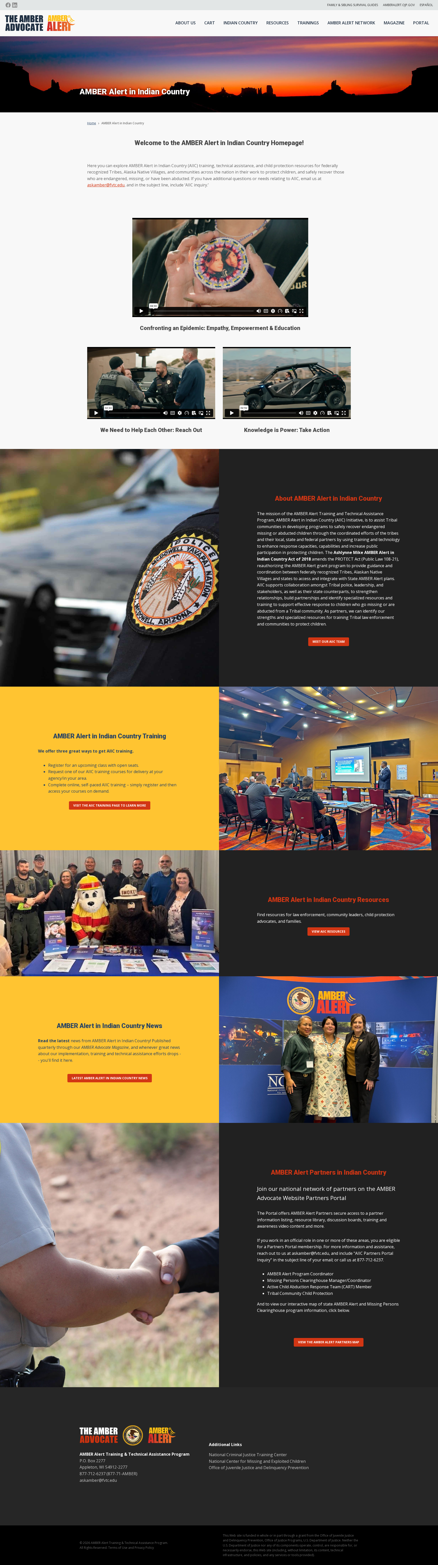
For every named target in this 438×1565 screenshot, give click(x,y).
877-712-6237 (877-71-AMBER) (108, 1473)
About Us (185, 23)
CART (209, 23)
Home (91, 123)
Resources (277, 23)
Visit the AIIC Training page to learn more (109, 805)
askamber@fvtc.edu (105, 185)
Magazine (394, 23)
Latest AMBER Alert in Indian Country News (110, 1078)
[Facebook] (8, 5)
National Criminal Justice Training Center (248, 1454)
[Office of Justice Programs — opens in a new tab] (130, 1436)
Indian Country (241, 23)
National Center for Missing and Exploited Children (257, 1461)
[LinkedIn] (14, 5)
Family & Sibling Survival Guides (352, 5)
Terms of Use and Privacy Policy (131, 1547)
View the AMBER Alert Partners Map (328, 1342)
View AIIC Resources (328, 931)
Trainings (308, 23)
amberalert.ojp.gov (399, 5)
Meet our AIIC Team (329, 641)
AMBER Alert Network (351, 23)
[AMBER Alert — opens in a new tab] (159, 1436)
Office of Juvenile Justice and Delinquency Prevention (259, 1467)
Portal (421, 23)
